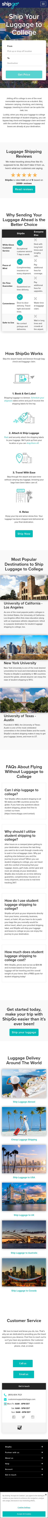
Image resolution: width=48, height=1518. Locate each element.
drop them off (33, 443)
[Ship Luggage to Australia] (24, 1234)
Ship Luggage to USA (24, 1177)
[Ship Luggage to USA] (24, 1159)
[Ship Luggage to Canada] (24, 1272)
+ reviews (24, 183)
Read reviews (24, 189)
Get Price (24, 74)
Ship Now (24, 534)
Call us (22, 1363)
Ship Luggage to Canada (24, 1290)
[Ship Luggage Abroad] (24, 1083)
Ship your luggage (24, 1032)
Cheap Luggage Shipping (24, 1139)
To (8, 58)
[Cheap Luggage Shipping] (24, 1121)
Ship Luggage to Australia (24, 1253)
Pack (6, 437)
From (9, 46)
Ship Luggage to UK (24, 1215)
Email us (23, 1374)
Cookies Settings (24, 1507)
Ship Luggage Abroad (24, 1101)
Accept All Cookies (24, 1514)
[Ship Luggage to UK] (24, 1197)
